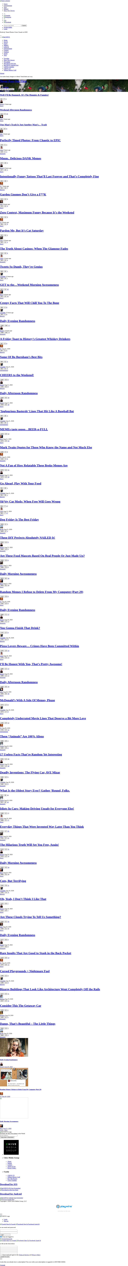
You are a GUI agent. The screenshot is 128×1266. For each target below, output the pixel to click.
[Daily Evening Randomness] (64, 1047)
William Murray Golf (10, 70)
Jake (1, 134)
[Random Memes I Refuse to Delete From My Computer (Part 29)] (64, 1077)
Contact (9, 1165)
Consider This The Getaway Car (20, 1005)
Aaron (2, 746)
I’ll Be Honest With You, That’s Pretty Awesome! (31, 664)
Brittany (2, 1015)
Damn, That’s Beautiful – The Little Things (27, 1023)
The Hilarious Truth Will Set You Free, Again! (29, 844)
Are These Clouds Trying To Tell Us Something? (30, 917)
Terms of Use (11, 1166)
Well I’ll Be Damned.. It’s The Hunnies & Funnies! (24, 95)
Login (5, 1219)
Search (6, 42)
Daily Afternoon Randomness (19, 393)
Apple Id (36, 1224)
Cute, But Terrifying (13, 881)
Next (5, 1130)
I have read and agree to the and (21, 1255)
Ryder (2, 529)
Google (13, 1224)
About (9, 1161)
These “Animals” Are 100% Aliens (22, 736)
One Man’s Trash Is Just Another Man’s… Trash (23, 124)
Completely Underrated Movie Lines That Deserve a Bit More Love (43, 718)
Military (6, 9)
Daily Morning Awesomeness (18, 573)
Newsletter (7, 62)
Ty (1, 186)
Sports (5, 53)
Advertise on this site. (64, 1211)
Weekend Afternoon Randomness (16, 110)
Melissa (2, 999)
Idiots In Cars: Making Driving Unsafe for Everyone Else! (37, 808)
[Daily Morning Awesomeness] (64, 1108)
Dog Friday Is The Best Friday (19, 519)
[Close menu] (0, 37)
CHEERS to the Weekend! (17, 375)
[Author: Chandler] (1, 87)
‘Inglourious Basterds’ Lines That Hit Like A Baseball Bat (37, 411)
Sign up (6, 1221)
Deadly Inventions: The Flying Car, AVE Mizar (30, 772)
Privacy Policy (11, 1168)
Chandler (6, 87)
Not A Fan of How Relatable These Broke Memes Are (34, 465)
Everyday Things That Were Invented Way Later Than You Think (42, 826)
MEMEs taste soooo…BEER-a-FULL (24, 429)
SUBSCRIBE (8, 27)
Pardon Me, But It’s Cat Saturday (22, 230)
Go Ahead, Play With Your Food (20, 483)
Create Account (5, 1256)
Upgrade (2, 1265)
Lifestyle (6, 47)
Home (5, 40)
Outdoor (6, 52)
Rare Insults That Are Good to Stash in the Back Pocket (35, 953)
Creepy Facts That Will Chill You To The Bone (29, 302)
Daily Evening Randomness (17, 321)
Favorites (6, 58)
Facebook (31, 1224)
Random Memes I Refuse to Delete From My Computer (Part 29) (41, 591)
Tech (5, 7)
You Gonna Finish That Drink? (20, 628)
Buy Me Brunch (12, 1179)
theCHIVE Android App (11, 65)
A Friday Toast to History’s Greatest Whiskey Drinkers (35, 339)
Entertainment (8, 5)
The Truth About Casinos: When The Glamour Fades (34, 248)
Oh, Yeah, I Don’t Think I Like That (23, 899)
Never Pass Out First (13, 81)
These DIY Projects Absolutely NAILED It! (27, 537)
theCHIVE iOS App (10, 63)
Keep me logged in (7, 1237)
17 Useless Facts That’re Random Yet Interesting (31, 754)
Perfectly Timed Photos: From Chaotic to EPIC (30, 140)
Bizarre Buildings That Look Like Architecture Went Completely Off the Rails (50, 989)
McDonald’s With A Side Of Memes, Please (27, 700)
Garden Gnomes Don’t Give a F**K (23, 194)
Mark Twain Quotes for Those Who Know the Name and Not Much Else (46, 447)
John (1, 119)
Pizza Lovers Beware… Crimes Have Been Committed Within (39, 646)
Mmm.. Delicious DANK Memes (20, 158)
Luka (1, 150)
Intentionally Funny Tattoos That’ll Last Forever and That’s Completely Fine (49, 176)
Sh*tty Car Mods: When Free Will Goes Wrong (30, 501)
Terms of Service (24, 1255)
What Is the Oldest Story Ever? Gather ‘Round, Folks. (35, 790)
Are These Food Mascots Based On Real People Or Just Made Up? (42, 555)
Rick (1, 294)
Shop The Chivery (9, 10)
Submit (2, 73)
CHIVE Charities (9, 67)
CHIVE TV (7, 68)
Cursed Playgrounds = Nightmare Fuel (25, 971)
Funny (6, 4)
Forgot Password (7, 1239)
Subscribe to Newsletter (7, 1137)
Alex (1, 240)
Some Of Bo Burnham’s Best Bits (21, 357)
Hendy (2, 104)
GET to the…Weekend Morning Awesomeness (29, 284)
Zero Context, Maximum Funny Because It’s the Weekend (37, 212)
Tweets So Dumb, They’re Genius (21, 266)
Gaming (6, 50)
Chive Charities (12, 1180)
